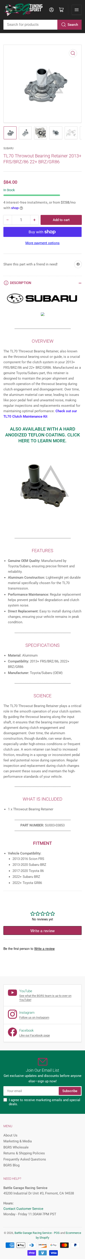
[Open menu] (77, 10)
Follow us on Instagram (34, 1017)
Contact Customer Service (23, 1209)
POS (57, 1233)
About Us (10, 1135)
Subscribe (69, 1091)
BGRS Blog (11, 1165)
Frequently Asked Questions (24, 1159)
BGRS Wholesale (16, 1147)
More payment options (42, 243)
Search (73, 25)
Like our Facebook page (34, 1035)
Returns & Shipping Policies (24, 1153)
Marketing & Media (17, 1141)
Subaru (8, 148)
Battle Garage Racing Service (33, 1233)
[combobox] (42, 25)
